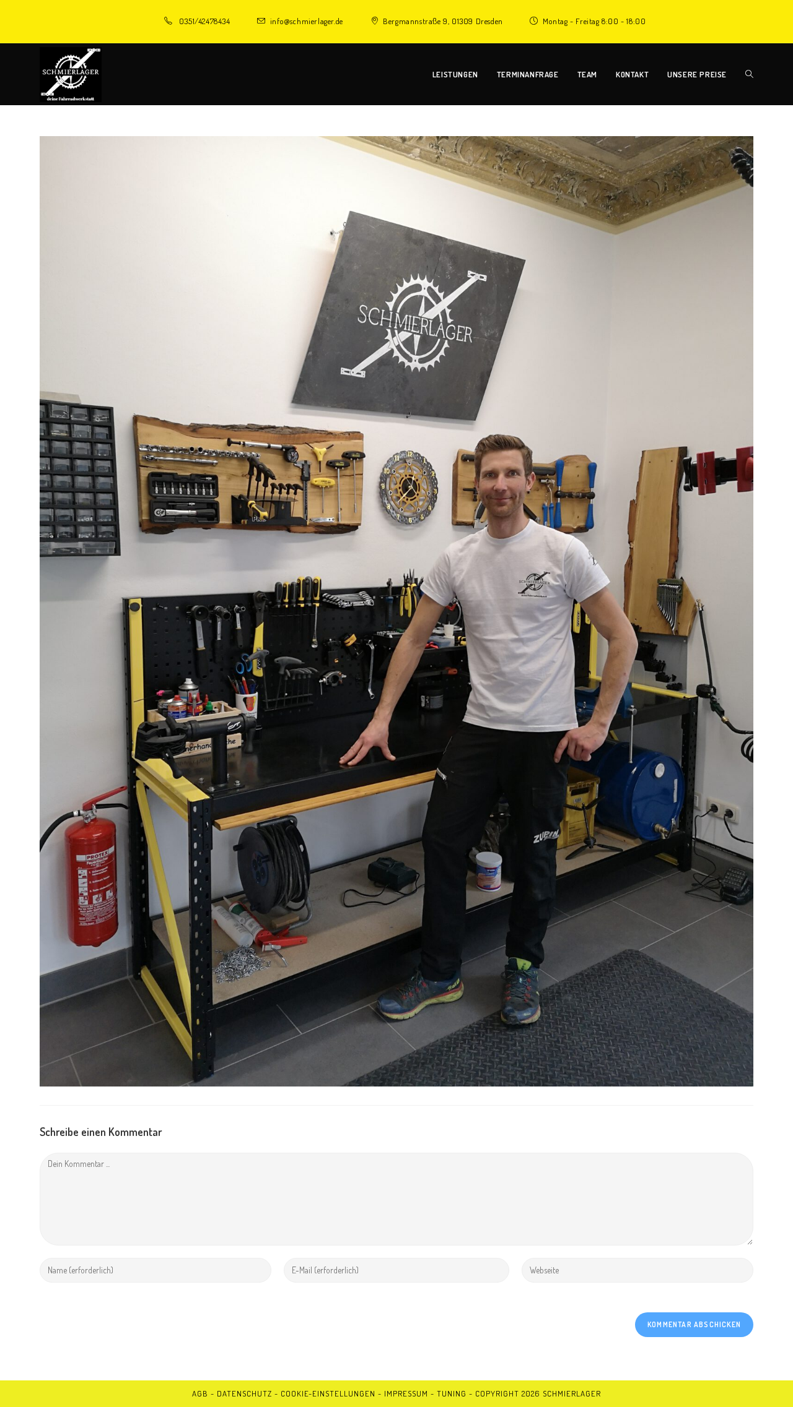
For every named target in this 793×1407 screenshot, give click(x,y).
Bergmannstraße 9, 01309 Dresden (443, 21)
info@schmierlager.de (306, 21)
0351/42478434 (204, 21)
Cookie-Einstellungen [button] (328, 1393)
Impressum (406, 1393)
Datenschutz (244, 1393)
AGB (200, 1393)
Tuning (452, 1393)
